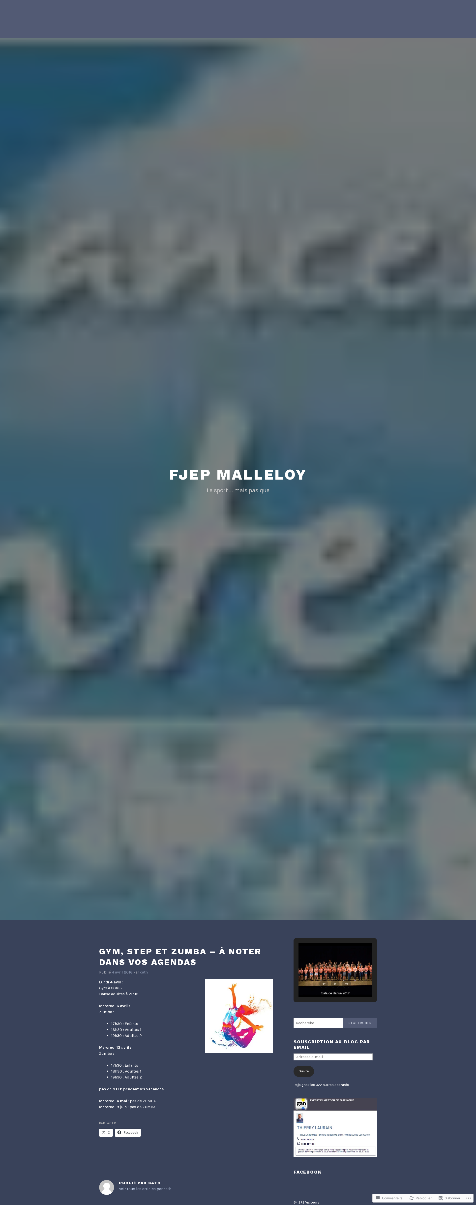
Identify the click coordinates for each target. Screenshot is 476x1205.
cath (144, 972)
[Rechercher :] (335, 1023)
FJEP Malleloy (238, 474)
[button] (323, 983)
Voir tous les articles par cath (145, 1188)
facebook (308, 1172)
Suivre (304, 1071)
